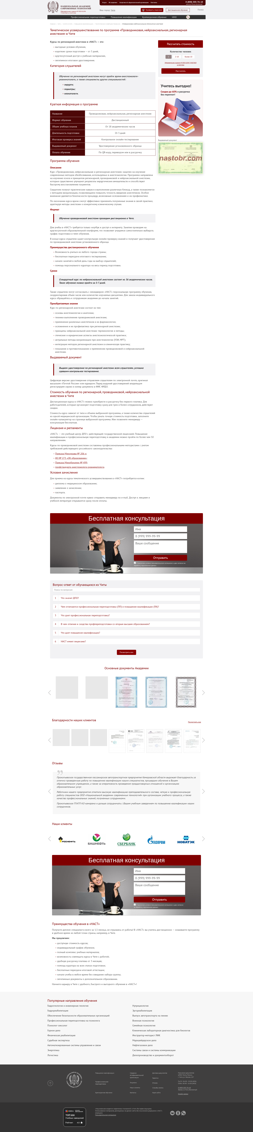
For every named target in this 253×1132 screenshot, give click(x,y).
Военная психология (143, 1020)
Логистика (52, 1055)
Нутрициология (140, 1005)
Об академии (113, 2)
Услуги (104, 2)
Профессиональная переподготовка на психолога (73, 1020)
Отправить (160, 558)
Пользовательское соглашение (105, 1115)
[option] (67, 688)
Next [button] (203, 692)
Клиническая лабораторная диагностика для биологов (161, 1030)
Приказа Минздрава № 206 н (70, 453)
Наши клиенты (135, 1088)
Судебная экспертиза (58, 1040)
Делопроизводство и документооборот (153, 1055)
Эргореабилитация (142, 1010)
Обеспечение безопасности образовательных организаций (78, 1015)
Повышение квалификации (124, 17)
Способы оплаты (157, 1088)
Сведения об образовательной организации (134, 2)
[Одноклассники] (178, 1113)
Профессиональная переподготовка (88, 17)
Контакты (154, 2)
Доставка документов (159, 1073)
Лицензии (133, 1083)
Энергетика (53, 1050)
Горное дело (53, 1030)
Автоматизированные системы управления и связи (74, 1045)
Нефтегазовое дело (142, 1045)
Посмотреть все (126, 652)
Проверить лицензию (154, 10)
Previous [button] (49, 692)
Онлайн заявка (183, 1094)
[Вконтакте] (172, 1113)
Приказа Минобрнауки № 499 (71, 462)
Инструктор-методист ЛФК (146, 1035)
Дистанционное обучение (178, 10)
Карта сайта (156, 1093)
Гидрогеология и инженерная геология (67, 1005)
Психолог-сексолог (57, 1025)
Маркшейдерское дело (144, 1040)
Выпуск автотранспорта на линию (150, 1015)
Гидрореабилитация (57, 1010)
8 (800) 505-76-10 (194, 2)
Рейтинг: (69, 1123)
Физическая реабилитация (61, 1035)
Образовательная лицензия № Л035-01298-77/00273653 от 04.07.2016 (73, 12)
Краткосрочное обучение (154, 17)
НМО (174, 17)
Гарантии (155, 1078)
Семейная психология (143, 1025)
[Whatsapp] (183, 1113)
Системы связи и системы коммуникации (154, 1050)
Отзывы (155, 1083)
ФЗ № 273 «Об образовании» (71, 458)
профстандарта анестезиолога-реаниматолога (79, 467)
